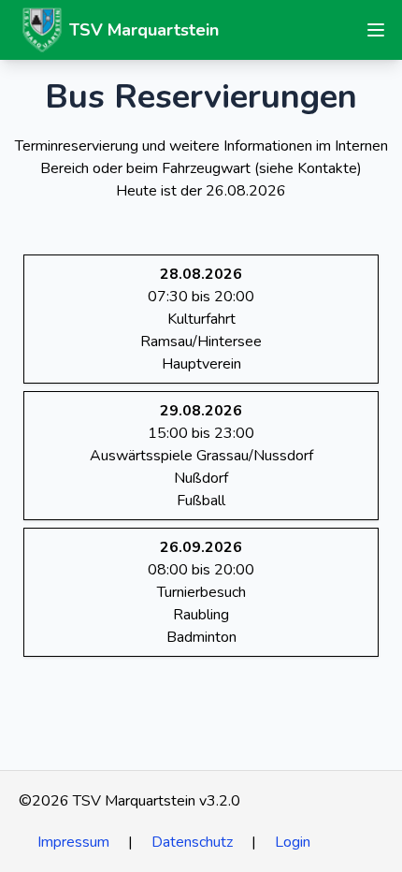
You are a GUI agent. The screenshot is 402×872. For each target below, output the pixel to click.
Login (292, 842)
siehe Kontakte (308, 168)
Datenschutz (192, 842)
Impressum (73, 842)
